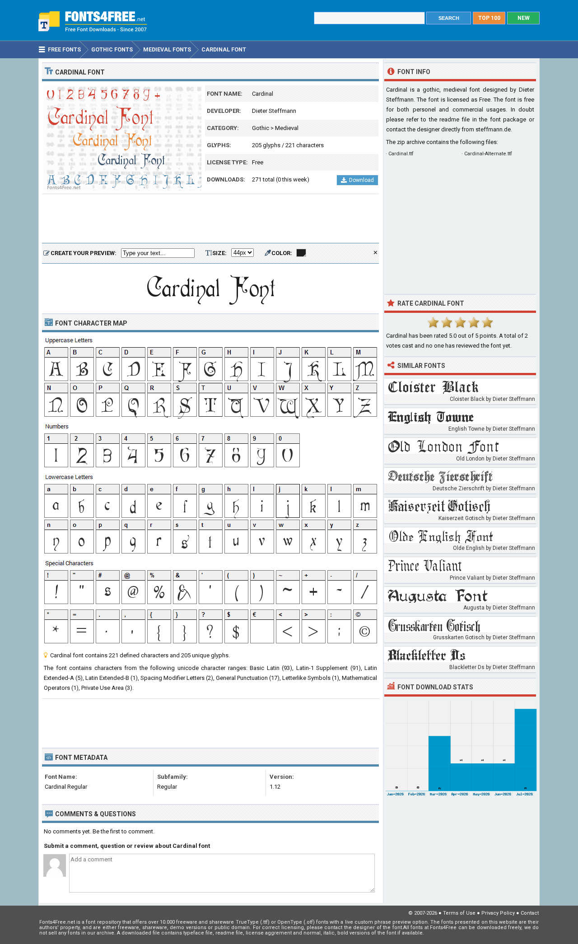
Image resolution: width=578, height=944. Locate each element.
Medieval (286, 128)
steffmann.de (493, 129)
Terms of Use (459, 913)
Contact (530, 913)
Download (361, 180)
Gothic (260, 128)
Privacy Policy (498, 913)
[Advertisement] (210, 219)
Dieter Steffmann (274, 110)
